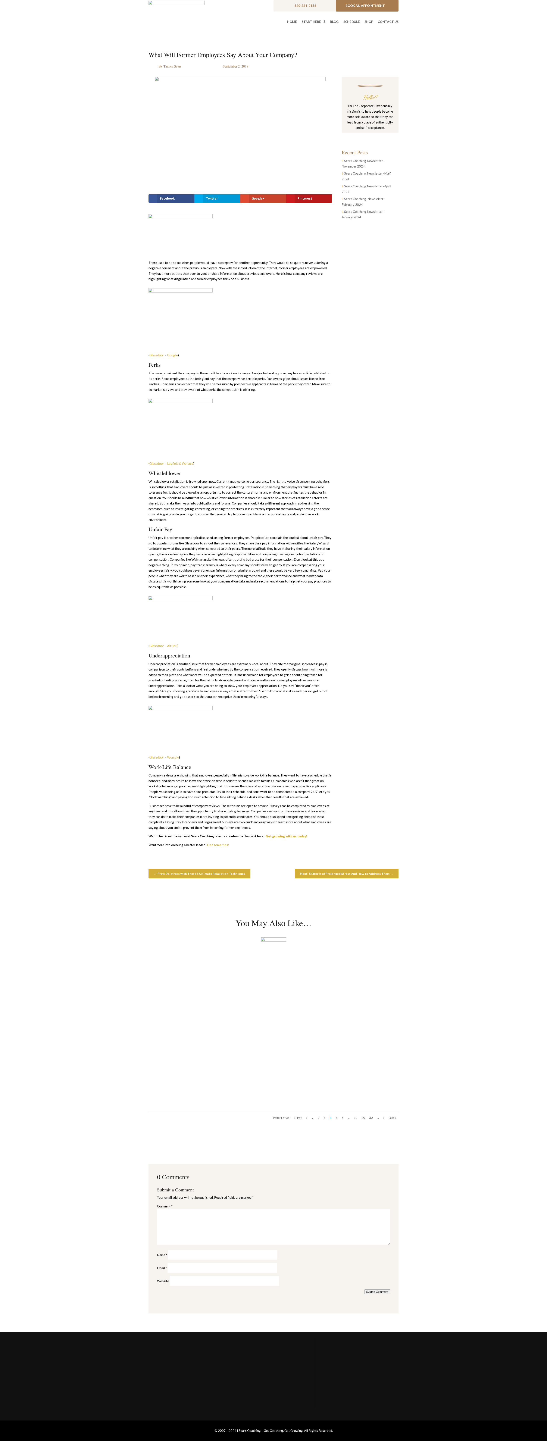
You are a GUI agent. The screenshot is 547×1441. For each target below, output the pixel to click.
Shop (369, 22)
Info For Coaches (336, 1377)
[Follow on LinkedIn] (382, 136)
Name (162, 1255)
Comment (165, 1206)
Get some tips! (218, 845)
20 (363, 1117)
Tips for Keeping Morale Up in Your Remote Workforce (209, 1022)
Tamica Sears (172, 66)
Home (292, 22)
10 (355, 1117)
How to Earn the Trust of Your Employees (195, 1074)
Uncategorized (185, 977)
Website (163, 1281)
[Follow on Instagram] (365, 136)
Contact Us (388, 22)
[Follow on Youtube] (374, 136)
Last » (392, 1117)
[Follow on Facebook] (357, 136)
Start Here (311, 22)
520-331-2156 (305, 5)
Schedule (351, 22)
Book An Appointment (365, 5)
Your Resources (335, 1369)
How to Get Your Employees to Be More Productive (205, 969)
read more (163, 991)
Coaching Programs (337, 1386)
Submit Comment (377, 1291)
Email (162, 1268)
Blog (334, 22)
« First (298, 1117)
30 (371, 1117)
